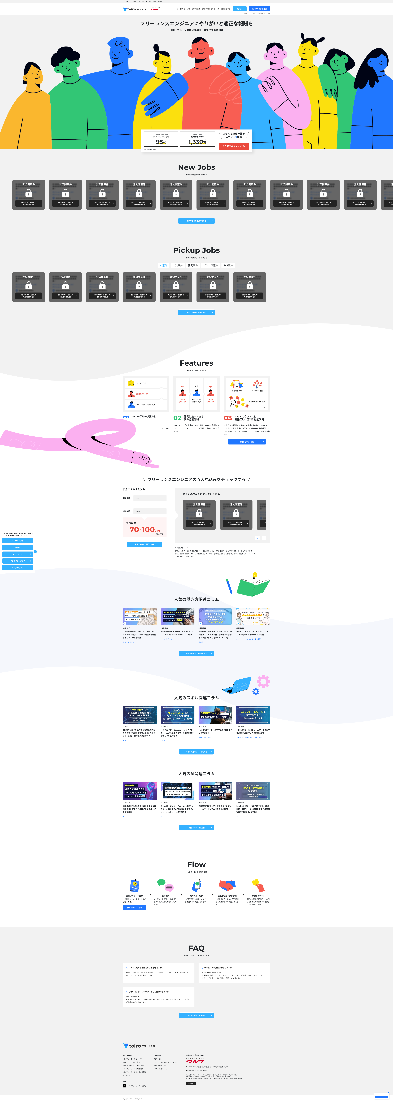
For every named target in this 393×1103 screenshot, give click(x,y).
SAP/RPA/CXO (17, 567)
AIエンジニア (18, 554)
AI (123, 816)
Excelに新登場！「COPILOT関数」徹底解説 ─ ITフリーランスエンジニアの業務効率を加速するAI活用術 (253, 784)
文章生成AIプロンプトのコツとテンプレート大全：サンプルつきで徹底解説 (215, 784)
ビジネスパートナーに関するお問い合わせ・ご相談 (256, 13)
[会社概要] (191, 1083)
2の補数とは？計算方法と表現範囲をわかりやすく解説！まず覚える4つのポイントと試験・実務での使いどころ (140, 709)
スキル (163, 741)
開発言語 (126, 498)
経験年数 (126, 511)
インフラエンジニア (17, 561)
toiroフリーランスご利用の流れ (134, 1065)
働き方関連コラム (208, 9)
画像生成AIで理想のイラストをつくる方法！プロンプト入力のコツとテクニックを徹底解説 (139, 784)
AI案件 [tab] (163, 265)
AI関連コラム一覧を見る (197, 827)
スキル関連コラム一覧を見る (196, 751)
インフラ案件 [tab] (210, 265)
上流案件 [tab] (178, 265)
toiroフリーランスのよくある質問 (248, 639)
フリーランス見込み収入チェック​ (165, 1062)
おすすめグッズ (128, 642)
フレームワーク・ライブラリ (247, 737)
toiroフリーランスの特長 (131, 1062)
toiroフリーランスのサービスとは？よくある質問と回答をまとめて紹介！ (253, 610)
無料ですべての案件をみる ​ (196, 221)
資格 (124, 741)
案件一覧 (157, 1059)
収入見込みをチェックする (234, 146)
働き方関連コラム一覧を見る (196, 653)
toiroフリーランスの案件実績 (133, 1069)
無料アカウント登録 (247, 442)
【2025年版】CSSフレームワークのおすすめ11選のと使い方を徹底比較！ (253, 708)
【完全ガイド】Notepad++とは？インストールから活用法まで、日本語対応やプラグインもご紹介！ (177, 708)
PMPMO (18, 547)
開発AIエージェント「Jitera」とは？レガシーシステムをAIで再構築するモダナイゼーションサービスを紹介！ (177, 785)
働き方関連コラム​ (160, 1065)
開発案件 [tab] (193, 265)
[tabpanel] (139, 195)
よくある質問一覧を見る (196, 1015)
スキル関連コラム (223, 9)
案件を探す (196, 9)
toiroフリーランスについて (132, 1059)
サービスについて (183, 9)
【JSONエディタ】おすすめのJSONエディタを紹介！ (214, 708)
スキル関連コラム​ (160, 1069)
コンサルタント (17, 540)
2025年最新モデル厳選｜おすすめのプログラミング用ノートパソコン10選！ (177, 610)
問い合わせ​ (126, 1075)
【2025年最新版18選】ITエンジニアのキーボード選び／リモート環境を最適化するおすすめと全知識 (139, 610)
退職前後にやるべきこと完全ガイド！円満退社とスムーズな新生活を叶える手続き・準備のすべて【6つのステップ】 (215, 610)
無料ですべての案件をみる (144, 544)
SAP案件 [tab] (228, 265)
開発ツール (203, 737)
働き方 (201, 642)
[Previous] (257, 538)
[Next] (264, 538)
